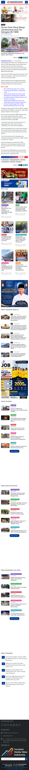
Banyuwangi (18, 161)
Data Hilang (22, 159)
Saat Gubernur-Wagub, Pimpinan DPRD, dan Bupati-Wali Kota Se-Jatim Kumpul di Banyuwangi (16, 658)
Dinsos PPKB (12, 161)
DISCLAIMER (20, 767)
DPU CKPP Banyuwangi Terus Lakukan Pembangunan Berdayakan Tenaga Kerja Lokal (14, 90)
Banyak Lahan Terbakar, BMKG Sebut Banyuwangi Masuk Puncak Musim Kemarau (15, 684)
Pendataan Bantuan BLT (14, 159)
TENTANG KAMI (4, 767)
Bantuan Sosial (6, 159)
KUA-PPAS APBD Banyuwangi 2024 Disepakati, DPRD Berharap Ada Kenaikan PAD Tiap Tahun (15, 678)
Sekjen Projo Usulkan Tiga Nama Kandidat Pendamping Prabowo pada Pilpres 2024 (16, 665)
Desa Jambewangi (5, 161)
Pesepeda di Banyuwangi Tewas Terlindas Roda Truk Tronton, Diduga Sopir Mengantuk (15, 671)
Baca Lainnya (14, 451)
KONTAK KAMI (12, 767)
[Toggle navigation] (3, 2)
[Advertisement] (14, 468)
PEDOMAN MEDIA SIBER (16, 769)
